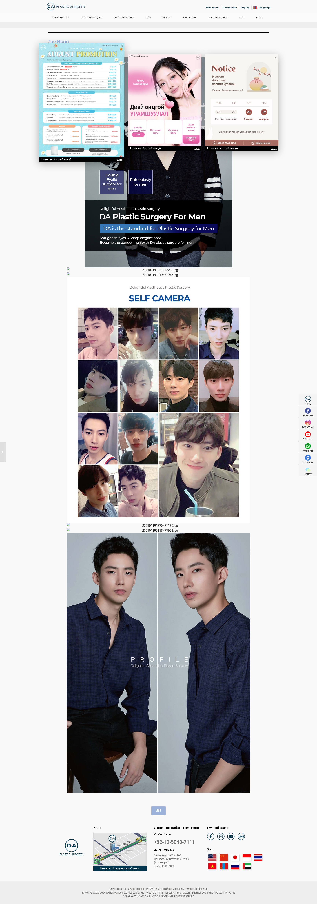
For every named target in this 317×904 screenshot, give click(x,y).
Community (230, 7)
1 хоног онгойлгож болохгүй (56, 159)
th (258, 857)
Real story (212, 7)
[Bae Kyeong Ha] (3, 452)
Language (263, 7)
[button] (158, 810)
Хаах (119, 159)
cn (224, 857)
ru (235, 866)
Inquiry (245, 7)
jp (235, 857)
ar (247, 866)
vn (212, 866)
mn (224, 866)
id (247, 857)
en (212, 857)
